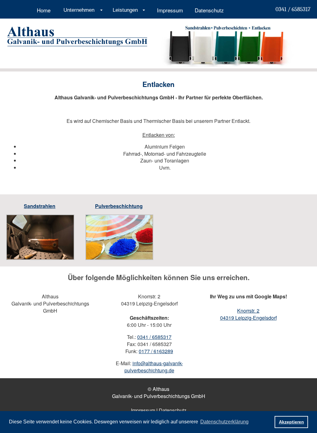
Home (43, 10)
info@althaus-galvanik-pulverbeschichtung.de (153, 367)
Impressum (170, 10)
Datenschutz (209, 10)
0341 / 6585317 (293, 9)
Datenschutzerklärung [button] (224, 421)
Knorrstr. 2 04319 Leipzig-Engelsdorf (248, 314)
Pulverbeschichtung (119, 206)
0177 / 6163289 (156, 351)
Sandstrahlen (39, 206)
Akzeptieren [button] (291, 421)
